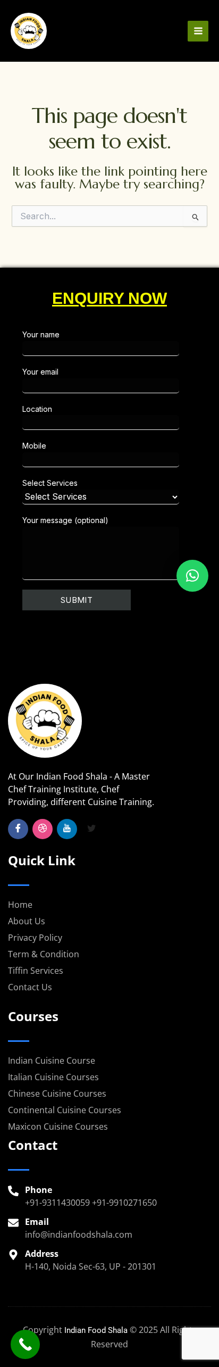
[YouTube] (67, 829)
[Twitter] (91, 829)
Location (37, 408)
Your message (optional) (65, 520)
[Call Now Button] (25, 1344)
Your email (40, 371)
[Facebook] (18, 829)
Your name (41, 334)
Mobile (34, 445)
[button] (192, 576)
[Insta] (42, 829)
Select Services (50, 482)
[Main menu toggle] (198, 31)
